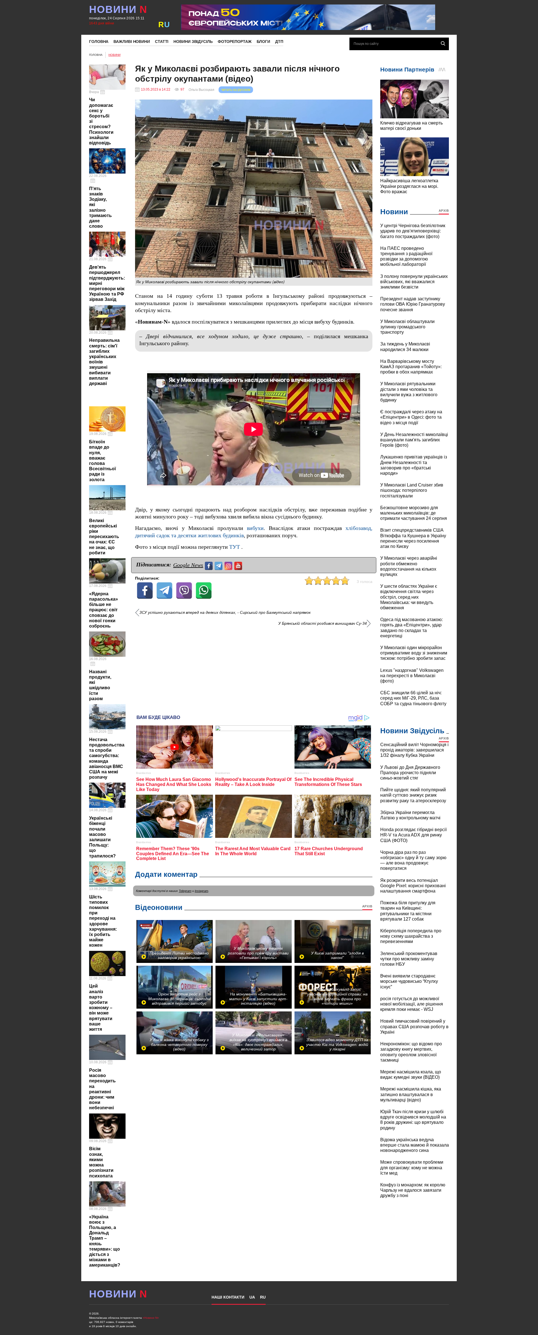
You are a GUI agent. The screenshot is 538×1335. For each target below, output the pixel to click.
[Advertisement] (253, 668)
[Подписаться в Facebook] (209, 565)
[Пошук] (443, 43)
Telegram (185, 891)
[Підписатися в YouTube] (239, 565)
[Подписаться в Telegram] (219, 565)
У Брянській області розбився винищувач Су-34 (322, 623)
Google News (188, 565)
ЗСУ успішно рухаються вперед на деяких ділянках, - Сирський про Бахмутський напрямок (225, 612)
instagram (201, 891)
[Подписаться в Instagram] (229, 565)
